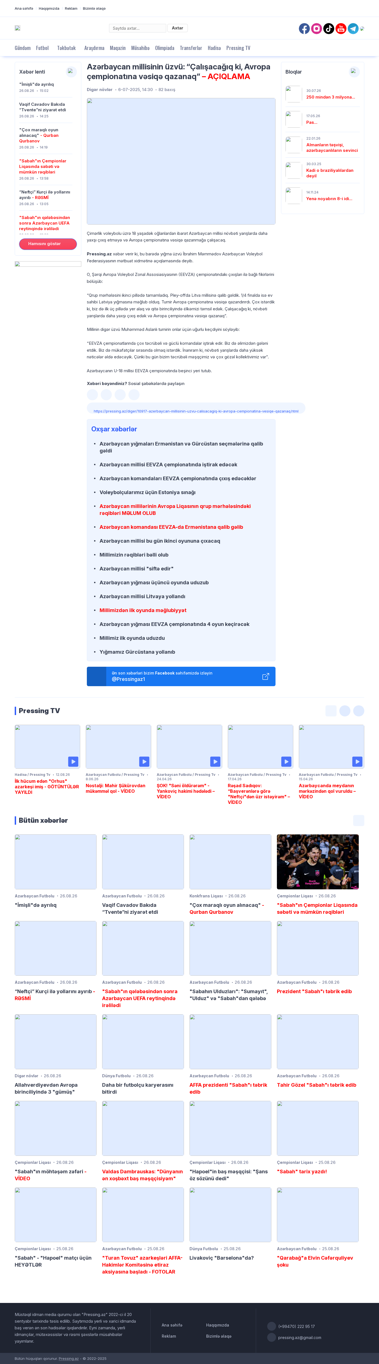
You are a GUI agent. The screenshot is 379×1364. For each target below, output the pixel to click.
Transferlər (191, 47)
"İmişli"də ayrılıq (36, 84)
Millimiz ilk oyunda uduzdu (132, 638)
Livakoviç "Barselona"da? (222, 1258)
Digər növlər (100, 89)
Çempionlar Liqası (295, 896)
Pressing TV (238, 47)
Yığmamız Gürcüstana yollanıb (137, 652)
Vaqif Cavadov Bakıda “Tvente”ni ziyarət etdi (42, 107)
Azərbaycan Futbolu (34, 896)
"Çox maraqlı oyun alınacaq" (39, 135)
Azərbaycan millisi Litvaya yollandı (142, 596)
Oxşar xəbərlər (114, 429)
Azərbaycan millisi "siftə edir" (137, 569)
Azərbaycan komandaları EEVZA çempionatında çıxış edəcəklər (178, 478)
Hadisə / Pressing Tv (32, 774)
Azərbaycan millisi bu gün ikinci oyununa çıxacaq (160, 541)
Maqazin (118, 47)
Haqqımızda (49, 8)
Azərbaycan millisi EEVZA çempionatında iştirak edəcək (168, 464)
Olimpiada (164, 47)
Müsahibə (140, 47)
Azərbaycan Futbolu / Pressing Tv (115, 774)
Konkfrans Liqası (206, 896)
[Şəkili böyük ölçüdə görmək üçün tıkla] (181, 161)
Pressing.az (69, 1358)
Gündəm (23, 47)
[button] (92, 394)
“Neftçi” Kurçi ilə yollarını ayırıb (44, 194)
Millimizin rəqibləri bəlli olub (134, 555)
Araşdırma (94, 47)
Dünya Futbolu (116, 1075)
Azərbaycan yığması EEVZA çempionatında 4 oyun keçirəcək (174, 624)
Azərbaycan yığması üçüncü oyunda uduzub (154, 582)
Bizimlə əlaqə (94, 8)
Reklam (71, 8)
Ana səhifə (24, 8)
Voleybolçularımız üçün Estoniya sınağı (148, 492)
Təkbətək (66, 47)
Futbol (42, 47)
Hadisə (214, 47)
